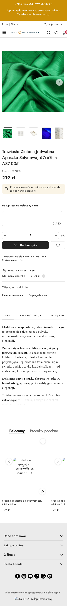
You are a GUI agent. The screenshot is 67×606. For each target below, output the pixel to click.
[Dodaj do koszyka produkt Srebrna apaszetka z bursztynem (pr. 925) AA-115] (43, 491)
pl (3, 24)
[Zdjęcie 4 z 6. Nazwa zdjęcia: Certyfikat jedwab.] (46, 133)
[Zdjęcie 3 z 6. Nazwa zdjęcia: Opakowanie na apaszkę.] (33, 133)
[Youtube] (30, 576)
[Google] (43, 576)
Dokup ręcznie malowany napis (20, 205)
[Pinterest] (49, 576)
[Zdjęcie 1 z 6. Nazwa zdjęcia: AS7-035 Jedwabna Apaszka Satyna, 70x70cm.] (8, 133)
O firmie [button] (9, 554)
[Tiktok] (36, 576)
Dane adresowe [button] (15, 536)
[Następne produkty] (58, 461)
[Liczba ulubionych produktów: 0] (56, 32)
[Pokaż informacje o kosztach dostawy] (44, 276)
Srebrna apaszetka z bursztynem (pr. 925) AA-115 (22, 502)
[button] (59, 82)
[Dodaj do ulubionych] (58, 245)
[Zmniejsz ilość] (5, 235)
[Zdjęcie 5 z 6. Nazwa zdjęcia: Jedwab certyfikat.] (59, 133)
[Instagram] (23, 576)
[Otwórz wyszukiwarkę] (49, 32)
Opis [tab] (8, 315)
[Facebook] (17, 576)
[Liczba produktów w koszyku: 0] (64, 32)
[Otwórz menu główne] (4, 32)
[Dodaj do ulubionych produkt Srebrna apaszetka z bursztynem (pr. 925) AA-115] (43, 441)
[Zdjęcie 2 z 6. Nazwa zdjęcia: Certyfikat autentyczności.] (20, 133)
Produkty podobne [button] (44, 430)
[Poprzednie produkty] (9, 461)
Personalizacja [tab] (30, 315)
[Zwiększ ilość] (56, 235)
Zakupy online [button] (14, 545)
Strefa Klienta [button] (13, 564)
